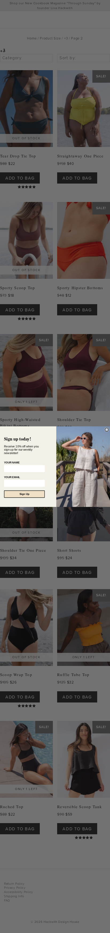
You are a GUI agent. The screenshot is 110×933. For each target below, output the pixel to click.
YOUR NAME (11, 462)
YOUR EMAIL (12, 477)
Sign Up (24, 494)
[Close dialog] (107, 429)
